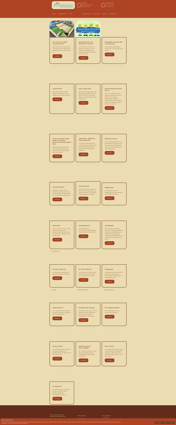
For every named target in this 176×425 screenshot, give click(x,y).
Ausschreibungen (112, 13)
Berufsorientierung (87, 13)
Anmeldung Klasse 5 (62, 13)
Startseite (54, 13)
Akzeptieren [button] (165, 422)
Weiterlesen (57, 56)
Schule (70, 13)
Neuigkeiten (78, 13)
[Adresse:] (79, 5)
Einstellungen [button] (158, 422)
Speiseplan (104, 13)
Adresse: (84, 3)
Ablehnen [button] (171, 422)
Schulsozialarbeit (96, 13)
